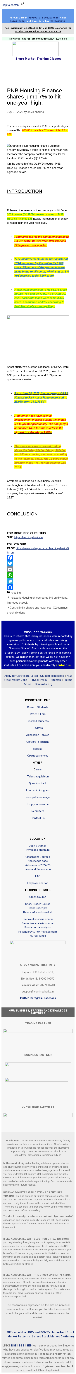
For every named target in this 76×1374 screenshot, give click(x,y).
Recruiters (38, 811)
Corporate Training (37, 741)
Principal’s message (38, 797)
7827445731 (58, 21)
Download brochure (38, 850)
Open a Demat (38, 845)
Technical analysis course (37, 919)
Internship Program (37, 790)
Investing (15, 592)
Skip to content (10, 4)
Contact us (38, 818)
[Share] (38, 587)
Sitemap (56, 680)
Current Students (37, 707)
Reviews (38, 728)
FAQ (37, 876)
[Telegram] (38, 581)
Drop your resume (38, 804)
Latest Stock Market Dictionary (53, 1336)
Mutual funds (38, 935)
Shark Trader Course (37, 904)
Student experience (52, 675)
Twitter (24, 998)
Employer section (37, 883)
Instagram (36, 998)
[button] (38, 68)
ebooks (37, 748)
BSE (22, 1345)
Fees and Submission (38, 869)
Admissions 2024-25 (37, 865)
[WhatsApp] (38, 575)
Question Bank (38, 783)
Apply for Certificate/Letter (21, 675)
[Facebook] (38, 558)
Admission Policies (37, 735)
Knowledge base (38, 861)
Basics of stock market (37, 912)
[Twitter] (38, 563)
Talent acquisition (38, 776)
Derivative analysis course (37, 923)
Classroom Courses (37, 857)
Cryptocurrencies (37, 755)
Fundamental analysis (38, 927)
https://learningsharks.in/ (28, 537)
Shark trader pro (38, 908)
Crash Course (37, 897)
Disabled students (38, 721)
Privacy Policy (38, 680)
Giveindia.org (43, 684)
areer (39, 769)
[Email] (38, 569)
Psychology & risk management (37, 931)
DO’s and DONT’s (39, 1332)
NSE (14, 1345)
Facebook (50, 998)
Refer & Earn (38, 714)
